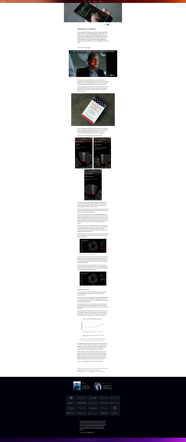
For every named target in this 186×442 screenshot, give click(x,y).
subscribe (91, 371)
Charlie (105, 24)
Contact (94, 439)
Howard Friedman (91, 82)
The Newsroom (91, 32)
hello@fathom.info (90, 432)
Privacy (99, 439)
